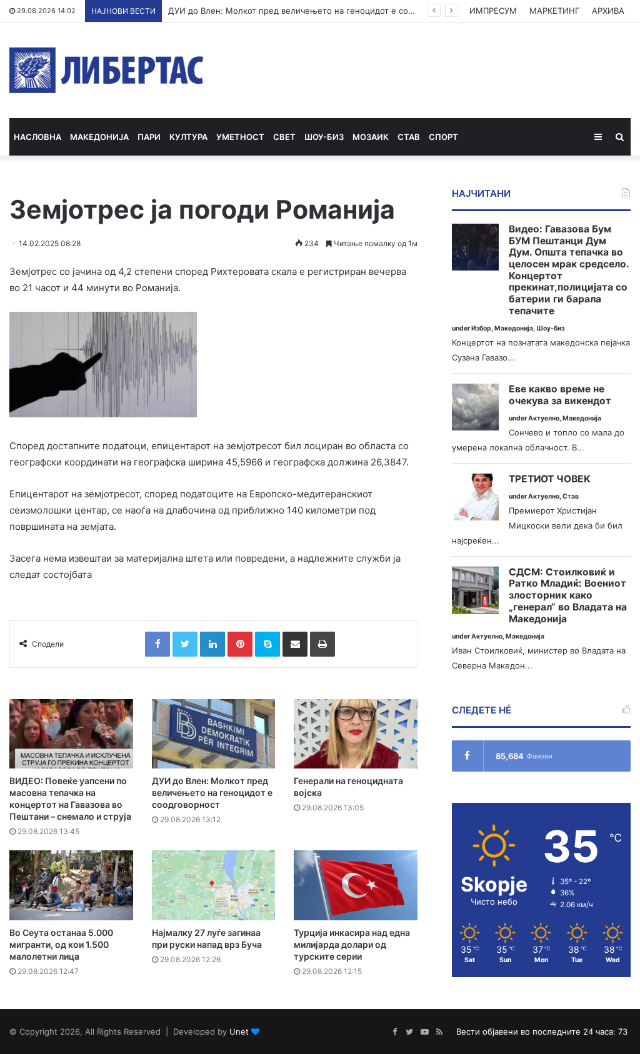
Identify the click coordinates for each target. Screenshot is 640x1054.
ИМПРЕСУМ (493, 11)
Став (409, 137)
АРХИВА (608, 11)
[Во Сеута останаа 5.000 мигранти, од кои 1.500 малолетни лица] (71, 885)
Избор (481, 328)
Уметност (240, 137)
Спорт (443, 137)
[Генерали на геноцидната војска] (356, 733)
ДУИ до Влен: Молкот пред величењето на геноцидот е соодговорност (314, 11)
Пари (149, 137)
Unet (239, 1032)
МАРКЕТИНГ (554, 11)
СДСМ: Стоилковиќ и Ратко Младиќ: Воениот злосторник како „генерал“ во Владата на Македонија (568, 596)
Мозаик (370, 137)
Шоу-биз (324, 137)
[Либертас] (106, 70)
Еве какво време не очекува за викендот (560, 395)
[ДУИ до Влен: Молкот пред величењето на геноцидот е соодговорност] (214, 733)
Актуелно (543, 418)
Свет (284, 137)
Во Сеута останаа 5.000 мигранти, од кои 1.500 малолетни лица (61, 944)
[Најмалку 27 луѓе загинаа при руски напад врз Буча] (214, 885)
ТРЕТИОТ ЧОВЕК (550, 479)
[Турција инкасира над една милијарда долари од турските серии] (356, 885)
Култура (188, 137)
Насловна (37, 137)
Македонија (99, 137)
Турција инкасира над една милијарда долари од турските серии (352, 944)
